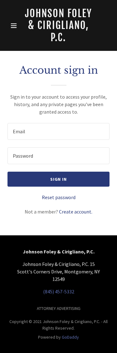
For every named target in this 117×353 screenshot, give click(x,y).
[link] (58, 25)
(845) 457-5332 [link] (58, 291)
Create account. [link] (75, 211)
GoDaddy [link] (70, 337)
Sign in (58, 179)
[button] (13, 25)
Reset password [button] (59, 197)
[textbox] (58, 131)
